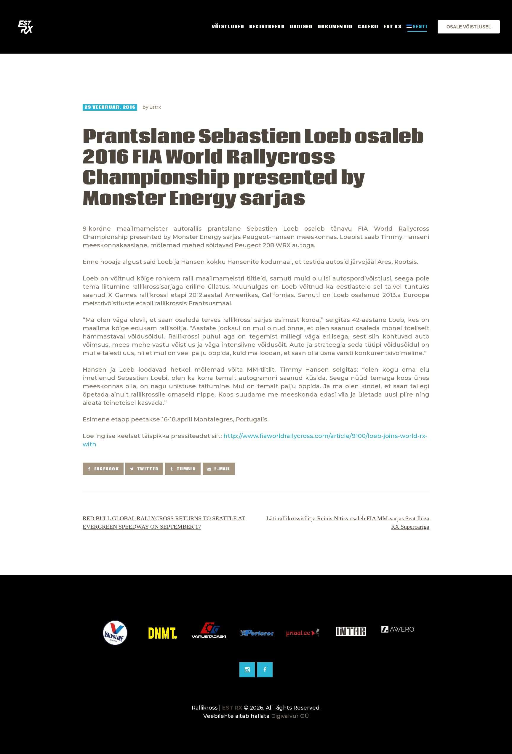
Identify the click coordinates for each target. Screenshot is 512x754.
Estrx (155, 107)
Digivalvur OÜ (290, 716)
